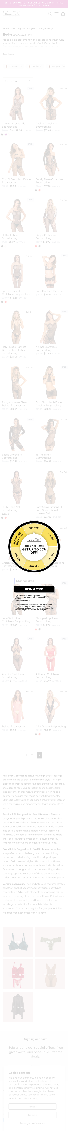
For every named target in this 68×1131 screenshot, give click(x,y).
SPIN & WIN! (34, 589)
